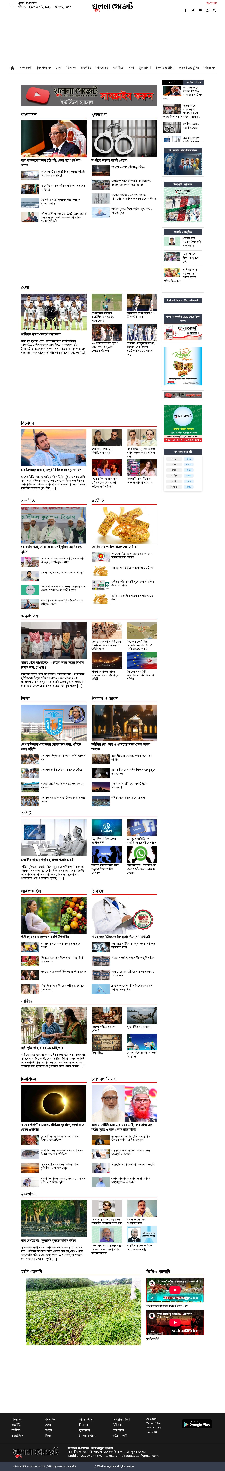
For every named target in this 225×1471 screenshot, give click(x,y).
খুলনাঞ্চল (41, 68)
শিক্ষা (131, 68)
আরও (207, 68)
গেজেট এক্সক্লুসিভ (189, 68)
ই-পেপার (212, 3)
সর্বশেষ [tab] (172, 82)
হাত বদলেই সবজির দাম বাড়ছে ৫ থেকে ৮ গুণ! (167, 1306)
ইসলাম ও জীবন (165, 68)
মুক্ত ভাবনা (145, 68)
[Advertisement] (112, 38)
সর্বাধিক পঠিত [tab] (193, 82)
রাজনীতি (86, 68)
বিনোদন (71, 68)
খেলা (58, 68)
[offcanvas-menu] (11, 5)
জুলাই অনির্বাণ (152, 1338)
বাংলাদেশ (25, 68)
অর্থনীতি (118, 68)
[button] (30, 1311)
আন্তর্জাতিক (102, 68)
